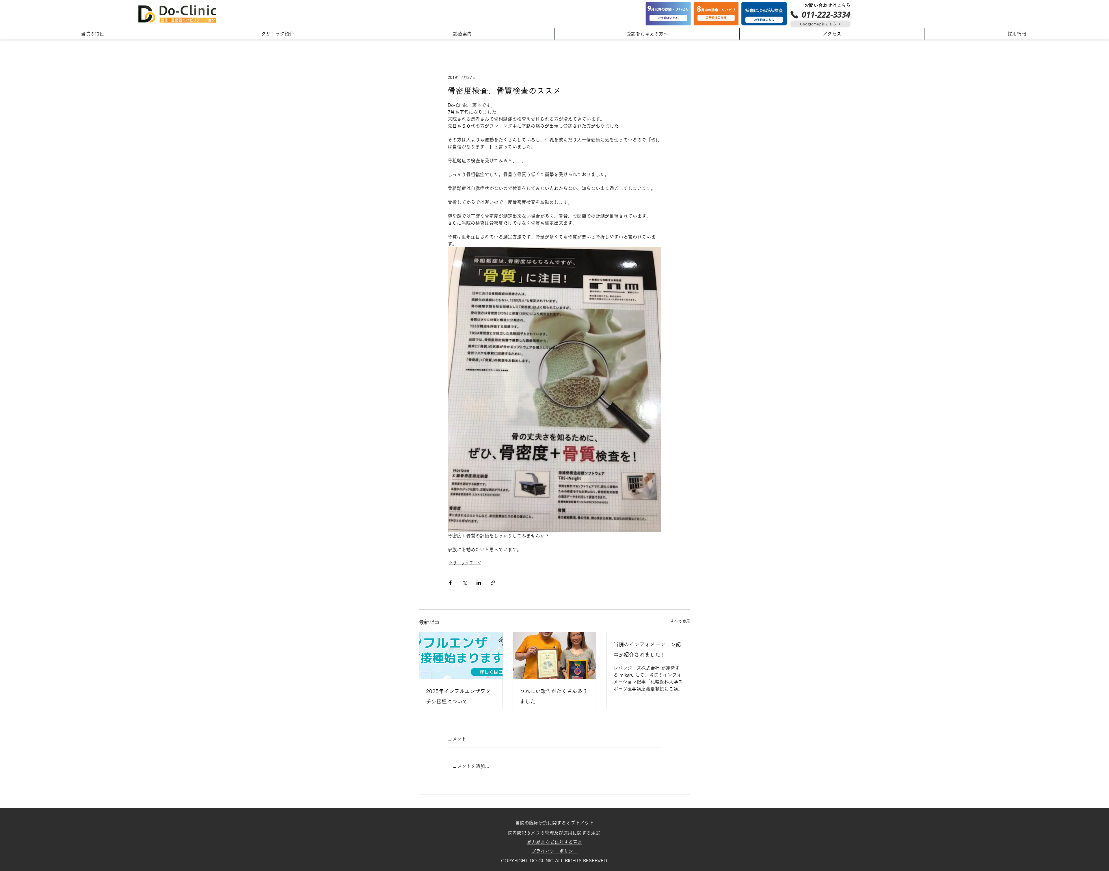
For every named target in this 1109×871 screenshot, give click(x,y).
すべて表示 (680, 621)
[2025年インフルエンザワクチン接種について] (461, 655)
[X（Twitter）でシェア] (464, 582)
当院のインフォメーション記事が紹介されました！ (647, 649)
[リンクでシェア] (493, 582)
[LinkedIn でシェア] (478, 582)
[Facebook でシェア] (450, 582)
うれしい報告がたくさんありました (553, 696)
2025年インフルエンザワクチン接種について (458, 696)
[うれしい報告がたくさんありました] (554, 655)
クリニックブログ (465, 563)
